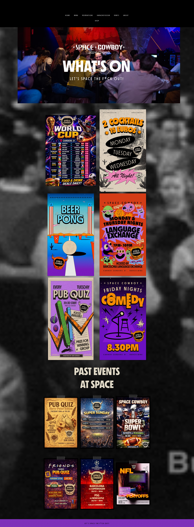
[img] (71, 150)
